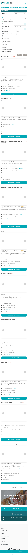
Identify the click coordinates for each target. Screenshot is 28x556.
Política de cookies (4, 544)
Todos (16, 13)
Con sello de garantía (7, 19)
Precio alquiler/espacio (7, 33)
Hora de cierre (6, 36)
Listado (20, 54)
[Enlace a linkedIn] (4, 531)
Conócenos (3, 538)
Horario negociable (5, 38)
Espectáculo (4, 47)
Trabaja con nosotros (5, 535)
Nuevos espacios (6, 16)
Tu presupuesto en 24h (16, 508)
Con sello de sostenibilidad (8, 21)
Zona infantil (4, 44)
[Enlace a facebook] (2, 531)
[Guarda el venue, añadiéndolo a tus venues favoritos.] (14, 57)
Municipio (5, 13)
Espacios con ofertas (7, 51)
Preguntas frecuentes (5, 536)
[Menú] (25, 3)
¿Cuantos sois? (6, 26)
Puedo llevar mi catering (6, 41)
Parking (3, 45)
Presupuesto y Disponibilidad (14, 93)
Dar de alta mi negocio (5, 539)
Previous (3, 67)
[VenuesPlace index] (8, 3)
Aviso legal (3, 541)
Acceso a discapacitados (7, 49)
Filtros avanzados (4, 10)
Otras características (7, 40)
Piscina (3, 42)
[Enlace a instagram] (7, 531)
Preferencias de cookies (5, 546)
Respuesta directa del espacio (17, 513)
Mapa (25, 54)
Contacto (2, 533)
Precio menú (5, 31)
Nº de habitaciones (6, 28)
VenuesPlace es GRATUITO (17, 517)
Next (25, 67)
